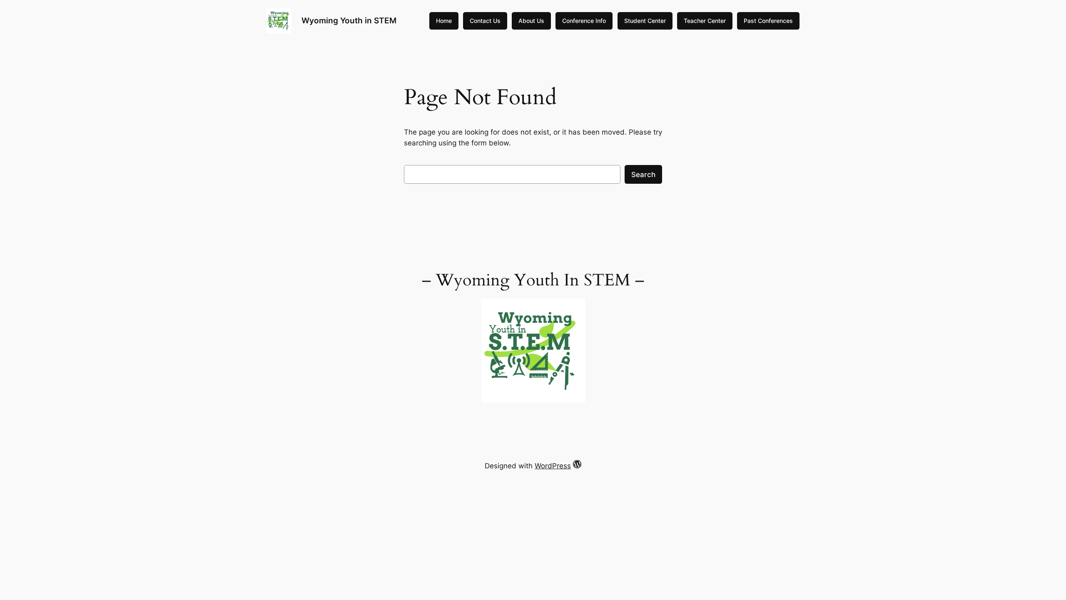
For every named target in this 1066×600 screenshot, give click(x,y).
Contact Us (485, 20)
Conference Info (584, 20)
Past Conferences (768, 20)
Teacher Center (705, 20)
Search (643, 174)
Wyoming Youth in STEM (348, 20)
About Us (531, 20)
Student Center (645, 20)
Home (444, 20)
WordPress (553, 466)
